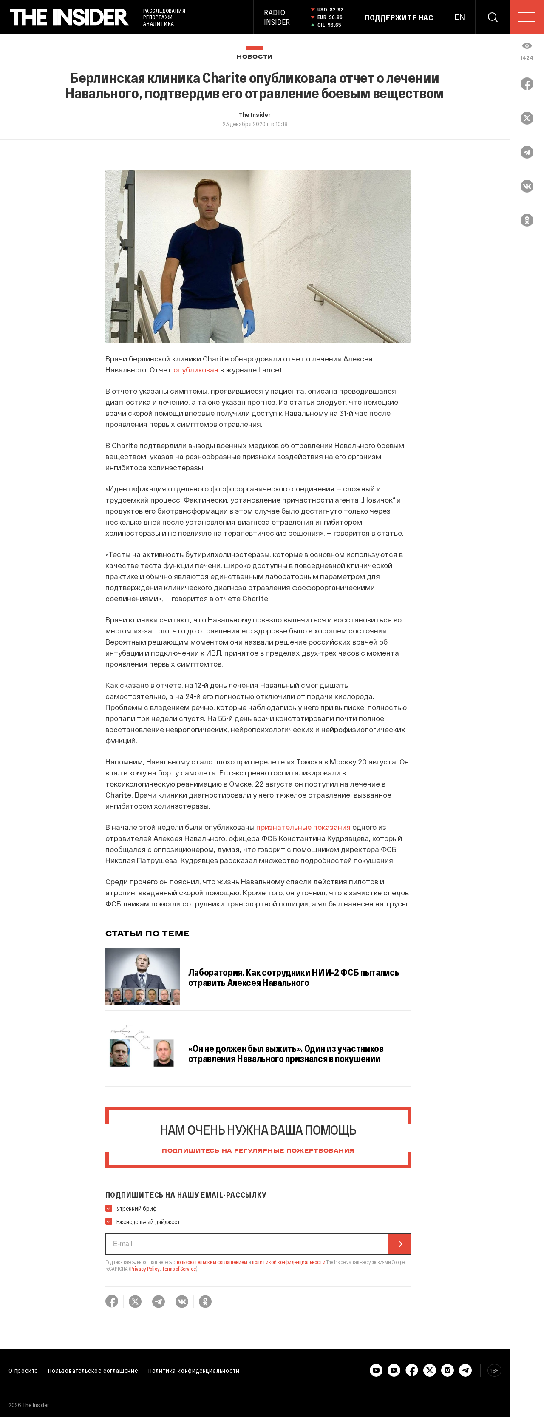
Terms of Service (179, 1269)
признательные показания (303, 827)
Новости (255, 57)
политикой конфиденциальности (289, 1262)
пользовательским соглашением (211, 1262)
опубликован (195, 369)
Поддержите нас (399, 17)
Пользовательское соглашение (93, 1370)
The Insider (255, 114)
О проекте (23, 1370)
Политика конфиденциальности (194, 1370)
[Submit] (399, 1244)
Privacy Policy (145, 1269)
